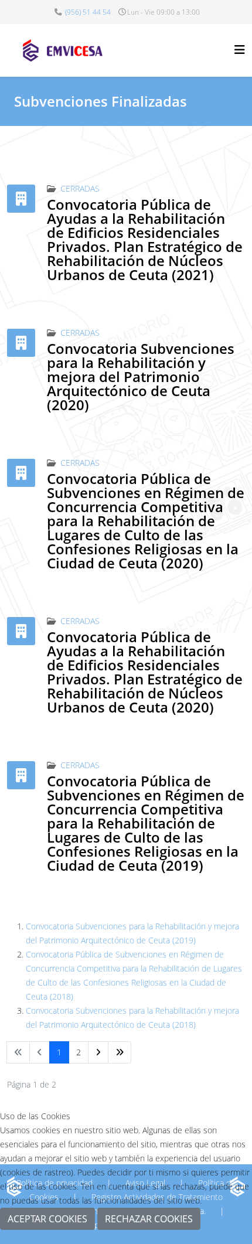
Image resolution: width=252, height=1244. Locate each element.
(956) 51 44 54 (88, 12)
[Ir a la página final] (119, 1052)
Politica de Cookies (126, 1236)
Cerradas (80, 188)
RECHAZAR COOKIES (149, 1218)
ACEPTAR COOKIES (47, 1218)
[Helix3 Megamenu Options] (239, 49)
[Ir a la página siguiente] (98, 1052)
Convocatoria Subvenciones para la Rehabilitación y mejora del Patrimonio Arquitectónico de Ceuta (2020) (140, 376)
